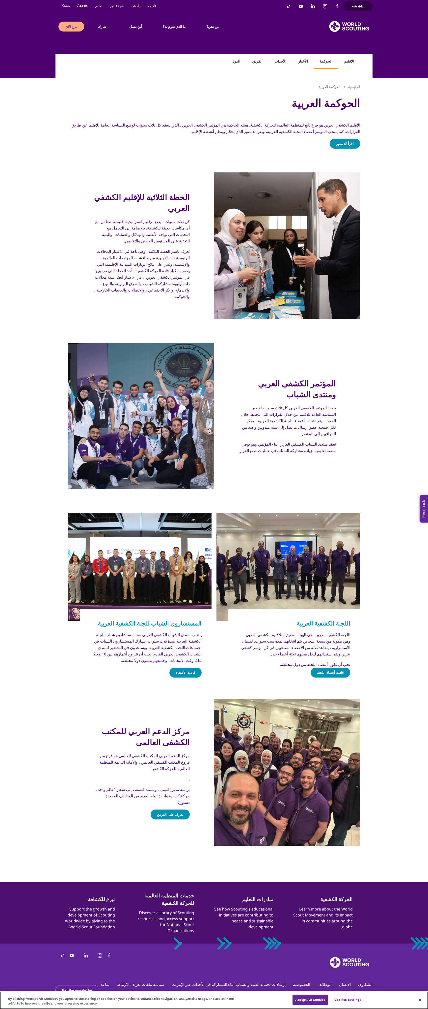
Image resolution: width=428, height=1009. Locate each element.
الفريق (257, 61)
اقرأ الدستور (345, 144)
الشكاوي (365, 984)
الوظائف (324, 984)
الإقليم (349, 61)
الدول (236, 61)
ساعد (105, 984)
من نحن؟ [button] (212, 27)
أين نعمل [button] (135, 27)
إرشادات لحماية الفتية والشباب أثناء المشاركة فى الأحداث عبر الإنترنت (229, 984)
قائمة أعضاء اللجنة (330, 672)
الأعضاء (152, 5)
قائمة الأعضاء (185, 672)
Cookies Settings (347, 1000)
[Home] (349, 23)
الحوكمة (326, 61)
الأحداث (136, 5)
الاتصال (345, 984)
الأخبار (303, 61)
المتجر (98, 5)
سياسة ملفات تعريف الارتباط (140, 984)
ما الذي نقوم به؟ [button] (174, 27)
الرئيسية (354, 87)
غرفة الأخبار (117, 5)
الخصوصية (301, 984)
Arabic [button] (359, 6)
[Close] (420, 999)
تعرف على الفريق (170, 814)
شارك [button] (102, 27)
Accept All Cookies (310, 1000)
